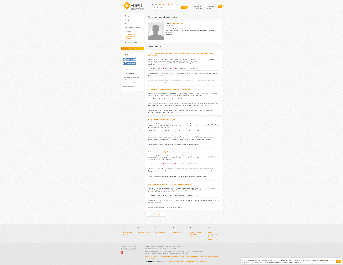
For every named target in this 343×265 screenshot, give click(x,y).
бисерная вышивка (174, 176)
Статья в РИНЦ (212, 59)
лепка (201, 110)
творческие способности (178, 80)
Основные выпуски (126, 232)
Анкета (210, 239)
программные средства (192, 110)
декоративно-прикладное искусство (196, 80)
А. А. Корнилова (181, 131)
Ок (338, 261)
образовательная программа (156, 82)
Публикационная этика (133, 28)
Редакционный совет (132, 24)
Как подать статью (143, 232)
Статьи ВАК (132, 49)
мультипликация (179, 110)
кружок (167, 207)
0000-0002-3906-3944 (176, 23)
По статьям (162, 4)
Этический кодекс (178, 232)
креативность (212, 80)
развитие (168, 80)
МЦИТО (147, 256)
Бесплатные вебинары (129, 86)
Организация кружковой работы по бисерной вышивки (167, 152)
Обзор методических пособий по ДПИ (161, 120)
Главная (210, 232)
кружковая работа (163, 176)
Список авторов (130, 36)
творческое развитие (176, 207)
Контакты (128, 38)
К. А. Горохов (180, 195)
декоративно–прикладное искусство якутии (193, 176)
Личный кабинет (211, 6)
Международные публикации (131, 82)
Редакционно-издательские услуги (131, 78)
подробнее (296, 262)
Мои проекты (211, 236)
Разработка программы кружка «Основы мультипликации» (169, 89)
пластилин (177, 112)
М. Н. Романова (169, 68)
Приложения (124, 236)
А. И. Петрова (180, 163)
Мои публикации (212, 234)
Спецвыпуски (124, 234)
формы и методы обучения (166, 110)
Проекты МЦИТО (199, 6)
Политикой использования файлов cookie (322, 260)
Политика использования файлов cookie (191, 256)
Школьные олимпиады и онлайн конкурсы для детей (165, 256)
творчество (161, 80)
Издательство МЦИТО (133, 43)
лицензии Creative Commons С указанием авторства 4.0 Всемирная (187, 261)
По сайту (154, 4)
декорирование (169, 82)
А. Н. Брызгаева (181, 68)
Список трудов (170, 38)
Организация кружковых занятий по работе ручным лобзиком (170, 184)
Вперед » (162, 215)
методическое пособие (193, 144)
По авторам (169, 4)
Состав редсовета (160, 232)
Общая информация (131, 34)
